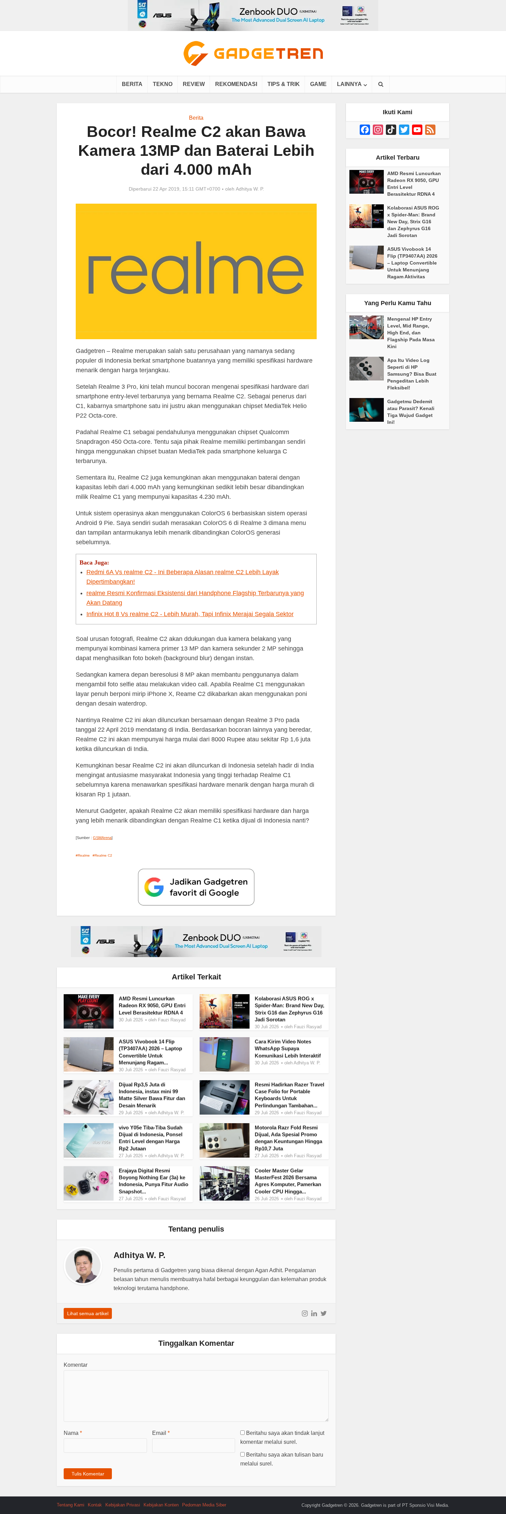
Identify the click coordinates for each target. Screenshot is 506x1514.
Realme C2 (103, 855)
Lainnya (349, 84)
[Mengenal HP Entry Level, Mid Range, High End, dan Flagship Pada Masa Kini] (368, 327)
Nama (73, 1433)
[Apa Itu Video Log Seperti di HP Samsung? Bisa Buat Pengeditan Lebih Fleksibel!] (368, 368)
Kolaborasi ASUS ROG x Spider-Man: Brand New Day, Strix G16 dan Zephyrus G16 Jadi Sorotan (413, 221)
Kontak (95, 1504)
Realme (84, 855)
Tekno (162, 84)
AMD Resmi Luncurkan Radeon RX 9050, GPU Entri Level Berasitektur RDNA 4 (152, 1006)
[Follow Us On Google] (196, 887)
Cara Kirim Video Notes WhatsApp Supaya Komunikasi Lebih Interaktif (288, 1049)
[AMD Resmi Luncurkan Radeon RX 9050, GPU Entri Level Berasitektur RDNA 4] (368, 182)
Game (318, 84)
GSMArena (102, 838)
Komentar (75, 1365)
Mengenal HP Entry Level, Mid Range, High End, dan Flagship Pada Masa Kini (411, 332)
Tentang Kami (70, 1504)
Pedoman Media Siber (204, 1504)
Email (161, 1433)
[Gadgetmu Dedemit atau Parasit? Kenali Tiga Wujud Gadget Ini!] (368, 410)
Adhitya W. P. (250, 189)
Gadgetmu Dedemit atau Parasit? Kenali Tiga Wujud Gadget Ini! (410, 412)
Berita (132, 84)
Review (194, 84)
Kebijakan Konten (161, 1504)
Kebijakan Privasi (122, 1504)
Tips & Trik (283, 84)
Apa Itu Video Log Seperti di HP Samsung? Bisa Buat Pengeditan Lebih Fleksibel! (411, 373)
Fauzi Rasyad (172, 1019)
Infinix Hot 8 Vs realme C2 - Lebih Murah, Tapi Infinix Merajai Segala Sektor (190, 614)
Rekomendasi (236, 84)
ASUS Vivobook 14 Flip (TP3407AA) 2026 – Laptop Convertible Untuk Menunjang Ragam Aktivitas (412, 262)
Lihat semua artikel (87, 1313)
